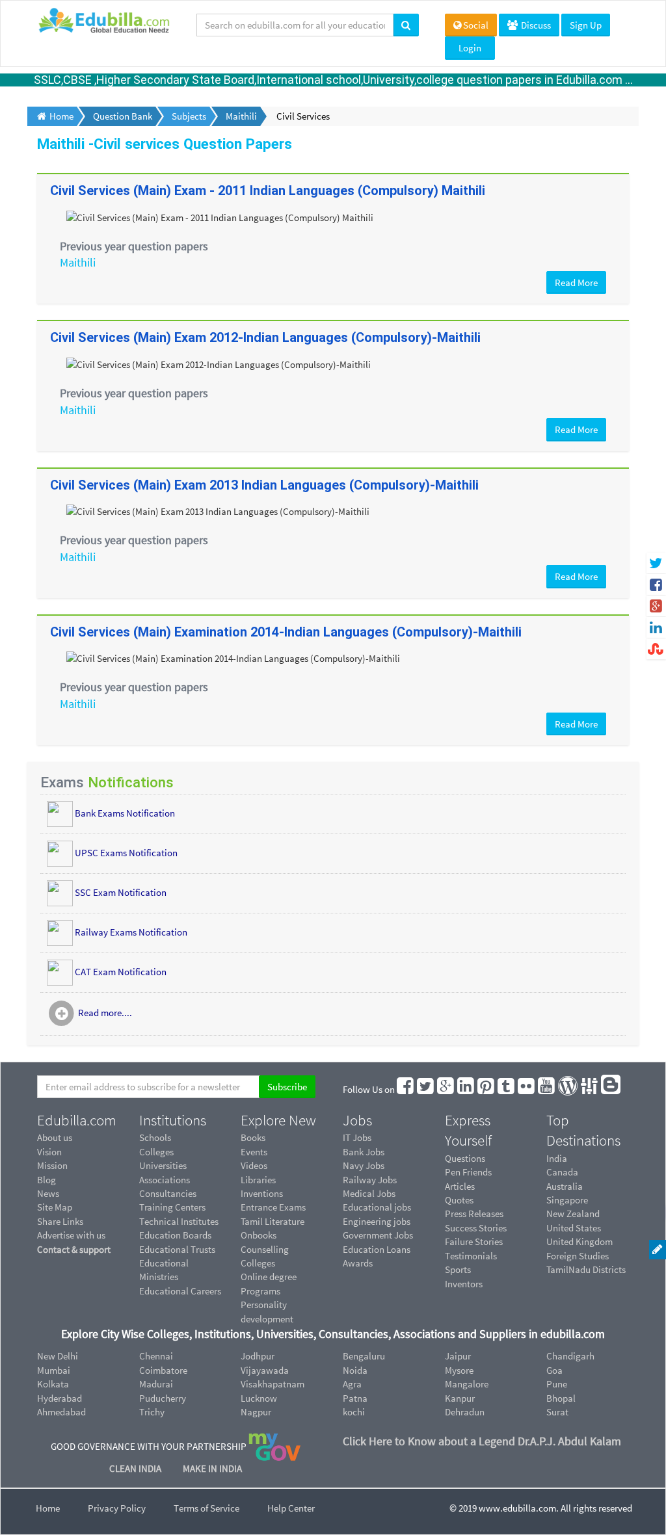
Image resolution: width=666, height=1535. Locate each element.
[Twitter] (426, 1089)
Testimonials (471, 1256)
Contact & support (74, 1249)
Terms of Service (206, 1508)
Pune (556, 1384)
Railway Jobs (370, 1180)
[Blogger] (611, 1089)
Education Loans (376, 1249)
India (556, 1158)
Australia (564, 1186)
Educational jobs (377, 1207)
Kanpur (460, 1398)
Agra (352, 1384)
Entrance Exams (273, 1207)
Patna (355, 1398)
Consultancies (167, 1193)
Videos (254, 1165)
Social (475, 25)
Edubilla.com (76, 1120)
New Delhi (57, 1356)
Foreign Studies (577, 1256)
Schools (155, 1137)
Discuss (535, 25)
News (48, 1193)
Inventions (262, 1193)
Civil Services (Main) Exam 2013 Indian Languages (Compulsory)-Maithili (264, 485)
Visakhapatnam (272, 1384)
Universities (163, 1165)
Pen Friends (468, 1172)
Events (254, 1152)
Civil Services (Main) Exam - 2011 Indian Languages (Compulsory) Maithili (267, 190)
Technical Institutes (179, 1221)
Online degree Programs (269, 1283)
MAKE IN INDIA (212, 1468)
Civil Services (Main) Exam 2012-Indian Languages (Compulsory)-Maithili (265, 337)
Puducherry (162, 1398)
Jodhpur (257, 1356)
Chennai (156, 1356)
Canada (562, 1172)
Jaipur (458, 1356)
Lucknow (259, 1398)
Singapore (567, 1200)
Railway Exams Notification (131, 932)
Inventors (464, 1284)
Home (48, 1508)
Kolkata (53, 1384)
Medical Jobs (369, 1193)
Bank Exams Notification (125, 813)
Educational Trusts (177, 1249)
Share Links (60, 1221)
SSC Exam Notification (120, 892)
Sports (458, 1269)
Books (253, 1137)
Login (470, 48)
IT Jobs (357, 1137)
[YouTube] (547, 1089)
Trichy (152, 1412)
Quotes (459, 1200)
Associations (164, 1180)
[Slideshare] (590, 1089)
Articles (460, 1186)
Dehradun (465, 1412)
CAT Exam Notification (120, 971)
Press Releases (474, 1213)
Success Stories (476, 1228)
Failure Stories (474, 1241)
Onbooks (258, 1235)
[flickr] (527, 1089)
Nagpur (256, 1412)
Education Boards (175, 1235)
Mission (52, 1165)
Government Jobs (378, 1235)
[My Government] (274, 1446)
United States (573, 1228)
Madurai (156, 1384)
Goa (554, 1370)
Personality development (267, 1311)
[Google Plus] (446, 1089)
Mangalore (466, 1384)
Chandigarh (570, 1356)
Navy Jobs (363, 1165)
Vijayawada (265, 1370)
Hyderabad (59, 1398)
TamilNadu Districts (586, 1269)
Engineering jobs (376, 1221)
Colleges (156, 1152)
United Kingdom (579, 1241)
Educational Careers (180, 1291)
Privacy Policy (117, 1508)
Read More (576, 282)
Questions (465, 1158)
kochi (354, 1412)
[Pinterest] (486, 1089)
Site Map (54, 1207)
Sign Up (586, 25)
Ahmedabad (61, 1412)
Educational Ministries (164, 1270)
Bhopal (561, 1398)
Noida (355, 1370)
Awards (358, 1263)
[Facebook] (406, 1089)
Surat (557, 1412)
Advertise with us (71, 1235)
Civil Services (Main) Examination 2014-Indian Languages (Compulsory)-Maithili (286, 632)
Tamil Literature (272, 1221)
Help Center (291, 1508)
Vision (49, 1152)
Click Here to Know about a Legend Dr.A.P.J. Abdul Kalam (482, 1441)
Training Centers (172, 1207)
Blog (46, 1180)
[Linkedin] (466, 1089)
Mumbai (53, 1370)
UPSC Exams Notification (126, 852)
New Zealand (573, 1213)
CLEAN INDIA (136, 1468)
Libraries (258, 1180)
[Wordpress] (568, 1089)
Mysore (459, 1370)
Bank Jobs (363, 1152)
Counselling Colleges (265, 1256)
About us (54, 1137)
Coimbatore (163, 1370)
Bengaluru (364, 1356)
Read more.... (105, 1012)
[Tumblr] (507, 1089)
